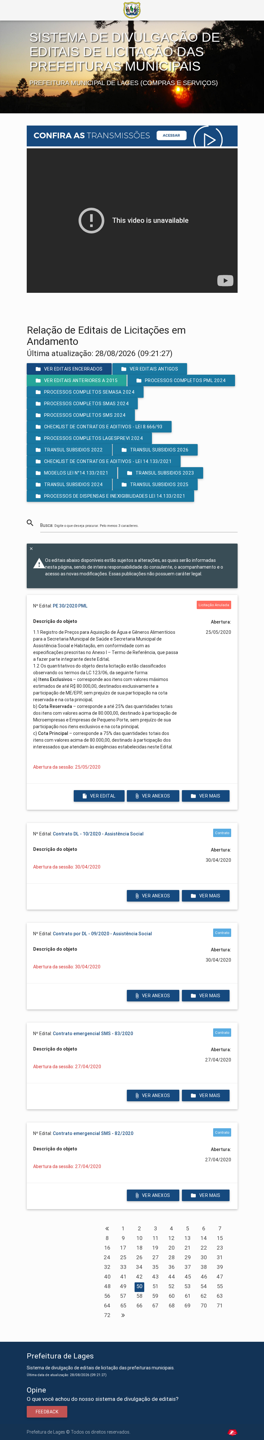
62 (204, 1295)
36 (171, 1266)
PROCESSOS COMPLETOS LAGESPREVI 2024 (93, 438)
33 (123, 1266)
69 (187, 1305)
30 (204, 1257)
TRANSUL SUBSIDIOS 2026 (159, 450)
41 (123, 1276)
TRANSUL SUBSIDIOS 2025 (159, 484)
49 (123, 1286)
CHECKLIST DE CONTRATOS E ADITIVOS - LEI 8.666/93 (103, 427)
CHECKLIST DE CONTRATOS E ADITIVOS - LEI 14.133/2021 (108, 461)
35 (155, 1266)
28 (171, 1257)
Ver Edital (102, 796)
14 (204, 1238)
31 (220, 1257)
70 (204, 1305)
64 (107, 1305)
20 (171, 1247)
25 (123, 1257)
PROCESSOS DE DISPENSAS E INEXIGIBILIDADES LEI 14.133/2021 (114, 496)
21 (187, 1247)
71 (220, 1305)
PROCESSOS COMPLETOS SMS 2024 (85, 415)
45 (187, 1276)
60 (171, 1295)
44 (171, 1276)
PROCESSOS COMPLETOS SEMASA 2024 (89, 392)
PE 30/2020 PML (70, 606)
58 (139, 1295)
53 (187, 1286)
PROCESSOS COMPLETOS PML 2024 (185, 380)
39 (220, 1266)
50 (139, 1286)
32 (107, 1266)
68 (171, 1305)
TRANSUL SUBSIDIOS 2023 (164, 473)
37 (187, 1266)
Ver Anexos (156, 796)
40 (107, 1276)
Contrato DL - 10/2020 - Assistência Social (98, 834)
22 (204, 1247)
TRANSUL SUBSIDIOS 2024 (73, 484)
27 (155, 1257)
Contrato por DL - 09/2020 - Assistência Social (102, 934)
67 (155, 1305)
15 (220, 1238)
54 (204, 1286)
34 (139, 1266)
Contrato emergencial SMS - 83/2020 (93, 1033)
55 (220, 1286)
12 (171, 1238)
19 (155, 1247)
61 (188, 1295)
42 (139, 1276)
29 (187, 1257)
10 (139, 1238)
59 (155, 1295)
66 (139, 1305)
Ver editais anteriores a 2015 (81, 380)
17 (123, 1247)
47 (219, 1276)
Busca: (89, 525)
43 (155, 1276)
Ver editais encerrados (73, 369)
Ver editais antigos (154, 369)
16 (107, 1247)
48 (107, 1286)
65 (123, 1305)
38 (204, 1266)
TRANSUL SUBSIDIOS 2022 (73, 450)
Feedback (47, 1412)
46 (204, 1276)
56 (107, 1295)
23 (220, 1247)
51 (155, 1286)
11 (155, 1238)
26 (139, 1257)
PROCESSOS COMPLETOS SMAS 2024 (86, 403)
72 (107, 1315)
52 (171, 1286)
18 (139, 1247)
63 (220, 1295)
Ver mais (209, 796)
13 (187, 1238)
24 (107, 1257)
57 (123, 1295)
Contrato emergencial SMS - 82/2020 (93, 1133)
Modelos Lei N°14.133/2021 (76, 473)
